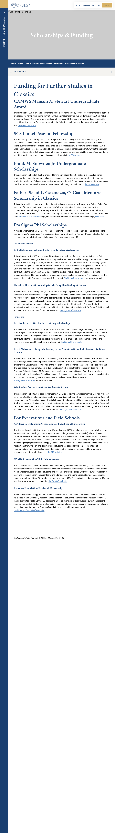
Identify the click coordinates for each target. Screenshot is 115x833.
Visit (98, 5)
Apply (78, 5)
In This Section (20, 71)
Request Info (88, 5)
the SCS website (74, 155)
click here (99, 216)
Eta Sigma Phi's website (74, 278)
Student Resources (55, 63)
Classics (42, 63)
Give (107, 5)
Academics (22, 63)
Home (13, 63)
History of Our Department (29, 216)
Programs (32, 63)
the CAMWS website (27, 125)
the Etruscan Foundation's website (29, 510)
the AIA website (55, 452)
